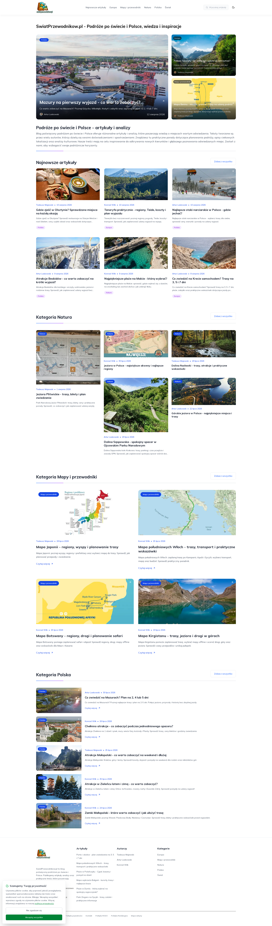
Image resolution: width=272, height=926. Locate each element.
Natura (147, 7)
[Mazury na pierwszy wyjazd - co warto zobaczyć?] (102, 77)
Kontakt (89, 916)
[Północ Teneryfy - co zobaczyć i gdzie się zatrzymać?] (204, 55)
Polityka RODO (101, 916)
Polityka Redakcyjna (119, 916)
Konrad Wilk (110, 205)
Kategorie (163, 848)
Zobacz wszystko (223, 161)
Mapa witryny (136, 916)
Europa (113, 7)
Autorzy (122, 848)
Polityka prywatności (73, 916)
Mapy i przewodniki (130, 7)
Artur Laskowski (179, 205)
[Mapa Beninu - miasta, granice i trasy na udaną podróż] (204, 98)
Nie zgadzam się (34, 910)
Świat (168, 7)
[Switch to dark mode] (233, 7)
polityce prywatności (44, 903)
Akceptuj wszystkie (34, 917)
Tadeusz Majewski (44, 205)
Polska (158, 7)
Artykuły (81, 848)
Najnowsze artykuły (96, 7)
